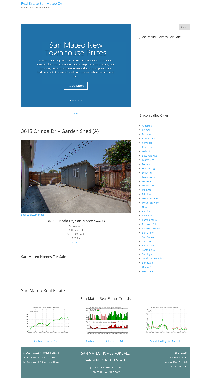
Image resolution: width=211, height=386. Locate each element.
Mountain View (150, 202)
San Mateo (148, 245)
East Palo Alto (149, 155)
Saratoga (147, 254)
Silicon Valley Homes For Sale (42, 352)
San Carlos (148, 237)
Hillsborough (149, 168)
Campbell (147, 142)
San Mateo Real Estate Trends (106, 298)
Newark (146, 207)
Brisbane (147, 134)
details (75, 241)
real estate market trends (85, 60)
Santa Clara (148, 249)
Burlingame (148, 138)
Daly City (147, 151)
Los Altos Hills (149, 177)
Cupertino (147, 147)
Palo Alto (147, 215)
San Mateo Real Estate (43, 290)
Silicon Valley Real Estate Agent (43, 361)
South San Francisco (153, 258)
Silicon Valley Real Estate (39, 357)
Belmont (146, 129)
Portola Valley (149, 219)
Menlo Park (148, 185)
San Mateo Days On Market (165, 341)
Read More (76, 85)
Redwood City (149, 224)
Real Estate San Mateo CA (41, 3)
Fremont (146, 164)
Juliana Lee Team (50, 60)
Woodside (147, 271)
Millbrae (146, 189)
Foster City (148, 159)
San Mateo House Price (46, 341)
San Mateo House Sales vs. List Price (105, 341)
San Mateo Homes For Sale (43, 256)
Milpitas (146, 194)
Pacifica (146, 211)
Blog (75, 113)
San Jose (146, 241)
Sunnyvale (147, 262)
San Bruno (148, 232)
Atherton (147, 125)
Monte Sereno (150, 198)
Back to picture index (32, 214)
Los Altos (147, 172)
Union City (147, 267)
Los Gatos (147, 181)
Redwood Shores (151, 228)
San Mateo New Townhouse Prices (75, 48)
